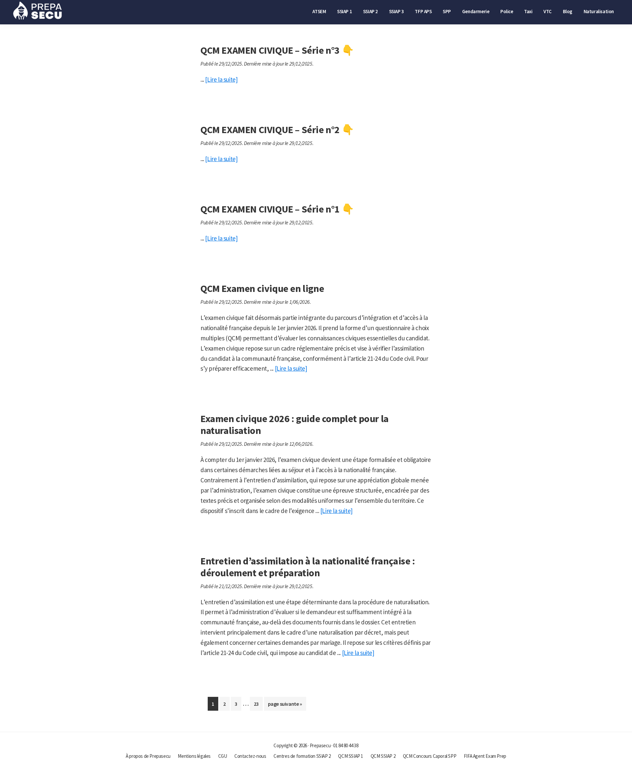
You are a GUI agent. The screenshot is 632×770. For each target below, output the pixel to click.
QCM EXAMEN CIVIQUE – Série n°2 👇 (277, 129)
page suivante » (285, 705)
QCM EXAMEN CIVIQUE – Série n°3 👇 (277, 50)
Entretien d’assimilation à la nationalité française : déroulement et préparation (307, 567)
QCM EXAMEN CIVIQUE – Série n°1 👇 (277, 209)
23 (258, 705)
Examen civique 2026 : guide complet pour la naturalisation (294, 424)
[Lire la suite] (221, 79)
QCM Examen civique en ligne (262, 288)
